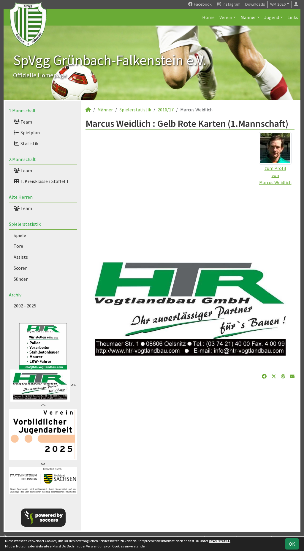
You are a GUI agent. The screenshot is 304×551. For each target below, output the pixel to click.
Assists (21, 257)
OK (292, 544)
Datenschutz (219, 541)
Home (208, 17)
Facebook (202, 4)
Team (26, 122)
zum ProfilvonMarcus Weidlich (275, 175)
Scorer (20, 268)
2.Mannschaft (22, 159)
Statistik (29, 143)
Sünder (21, 279)
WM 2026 (278, 4)
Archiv (15, 295)
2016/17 (166, 110)
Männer (248, 17)
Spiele (20, 235)
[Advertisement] (190, 227)
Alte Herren (21, 197)
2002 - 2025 (25, 306)
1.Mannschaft (22, 110)
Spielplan (30, 132)
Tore (18, 246)
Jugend (271, 17)
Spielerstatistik (25, 224)
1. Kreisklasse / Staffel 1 (44, 181)
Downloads (255, 4)
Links (292, 17)
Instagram (231, 4)
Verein (225, 17)
